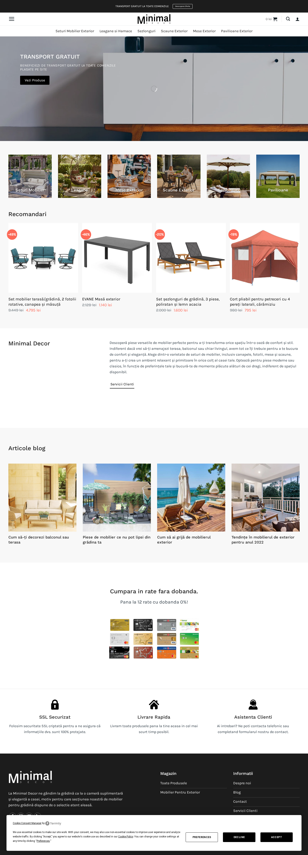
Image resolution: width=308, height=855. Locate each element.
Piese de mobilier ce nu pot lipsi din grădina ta (116, 539)
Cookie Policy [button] (125, 836)
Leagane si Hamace (116, 31)
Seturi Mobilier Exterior (75, 31)
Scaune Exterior (174, 31)
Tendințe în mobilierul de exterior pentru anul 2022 (263, 539)
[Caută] (288, 18)
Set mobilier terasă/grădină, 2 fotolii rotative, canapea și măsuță (42, 302)
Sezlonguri (146, 31)
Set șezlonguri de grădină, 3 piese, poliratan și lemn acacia (188, 302)
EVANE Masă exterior (101, 299)
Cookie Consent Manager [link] (27, 823)
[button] (11, 19)
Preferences (202, 837)
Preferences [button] (43, 841)
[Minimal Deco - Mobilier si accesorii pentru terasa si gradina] (154, 19)
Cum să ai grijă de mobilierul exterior (184, 539)
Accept (276, 837)
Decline (239, 837)
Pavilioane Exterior (236, 31)
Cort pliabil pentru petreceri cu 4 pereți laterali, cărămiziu (260, 302)
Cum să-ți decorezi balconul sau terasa (38, 539)
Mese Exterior (204, 31)
